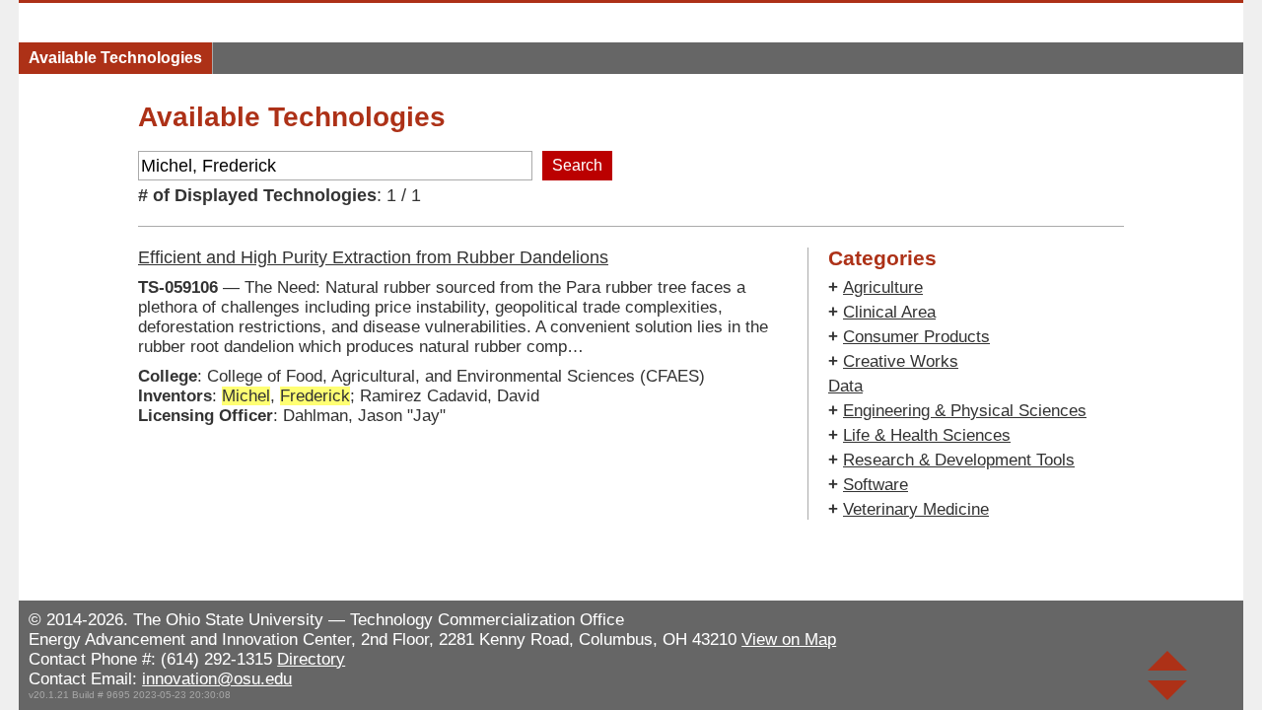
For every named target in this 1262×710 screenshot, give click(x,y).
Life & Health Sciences (927, 435)
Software (875, 484)
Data (845, 386)
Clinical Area (889, 312)
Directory (311, 659)
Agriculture (883, 287)
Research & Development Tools (959, 460)
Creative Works (900, 361)
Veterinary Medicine (916, 509)
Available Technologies (115, 57)
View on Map (788, 639)
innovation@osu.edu (217, 679)
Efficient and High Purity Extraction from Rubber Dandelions (373, 257)
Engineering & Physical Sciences (965, 410)
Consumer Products (916, 336)
